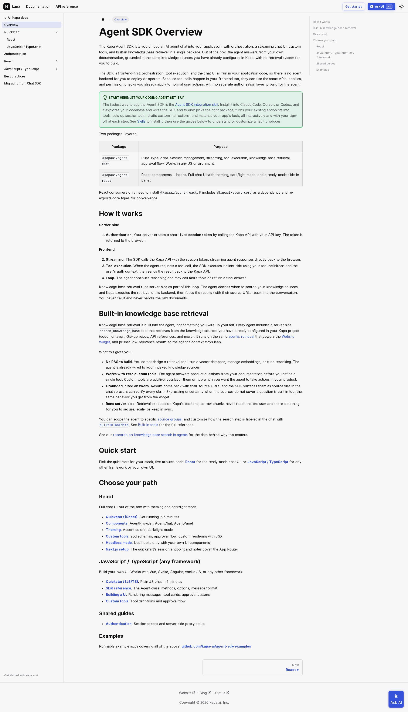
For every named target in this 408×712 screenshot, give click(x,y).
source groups (170, 419)
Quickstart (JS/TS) (122, 581)
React (190, 462)
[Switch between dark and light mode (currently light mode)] (401, 6)
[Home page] (103, 19)
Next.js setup (117, 549)
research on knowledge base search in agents (150, 435)
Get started (353, 6)
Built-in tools (148, 425)
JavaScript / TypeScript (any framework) (335, 55)
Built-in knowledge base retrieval (334, 28)
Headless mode (119, 542)
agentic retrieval (241, 336)
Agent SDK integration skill (196, 104)
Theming (113, 530)
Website (185, 693)
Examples (322, 69)
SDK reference (118, 588)
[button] (31, 32)
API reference (66, 6)
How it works (321, 21)
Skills (141, 121)
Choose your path (324, 40)
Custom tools (117, 536)
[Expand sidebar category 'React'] (56, 61)
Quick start (320, 34)
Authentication (119, 624)
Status (220, 693)
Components (117, 523)
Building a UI (116, 594)
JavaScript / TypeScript (267, 462)
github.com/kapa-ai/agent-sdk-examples (216, 646)
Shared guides (325, 63)
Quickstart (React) (121, 517)
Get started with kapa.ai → (21, 675)
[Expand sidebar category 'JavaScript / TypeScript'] (56, 69)
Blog (203, 693)
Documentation (38, 6)
